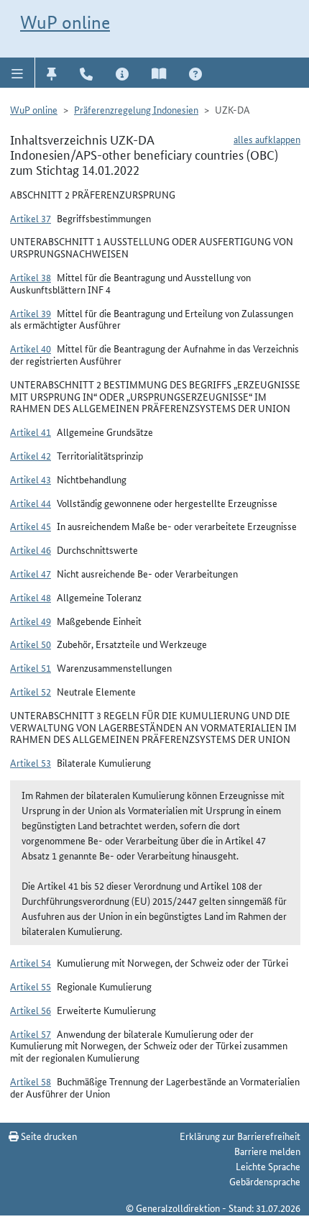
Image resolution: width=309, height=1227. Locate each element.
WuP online (65, 22)
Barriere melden (267, 1151)
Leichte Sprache (268, 1166)
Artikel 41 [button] (30, 431)
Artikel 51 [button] (30, 667)
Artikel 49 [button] (30, 621)
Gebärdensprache (264, 1181)
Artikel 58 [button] (30, 1081)
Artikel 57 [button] (30, 1033)
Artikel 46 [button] (30, 549)
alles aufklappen (267, 139)
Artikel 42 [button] (30, 455)
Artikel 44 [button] (30, 503)
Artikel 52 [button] (30, 691)
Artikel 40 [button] (30, 348)
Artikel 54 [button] (30, 962)
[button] (17, 73)
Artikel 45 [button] (30, 526)
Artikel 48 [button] (30, 597)
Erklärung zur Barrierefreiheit (240, 1135)
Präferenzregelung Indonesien (136, 109)
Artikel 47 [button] (30, 573)
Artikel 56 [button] (30, 1010)
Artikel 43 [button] (30, 479)
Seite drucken (48, 1135)
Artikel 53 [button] (30, 762)
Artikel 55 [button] (30, 986)
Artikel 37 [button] (30, 218)
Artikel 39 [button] (30, 313)
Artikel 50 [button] (30, 644)
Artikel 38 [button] (30, 277)
